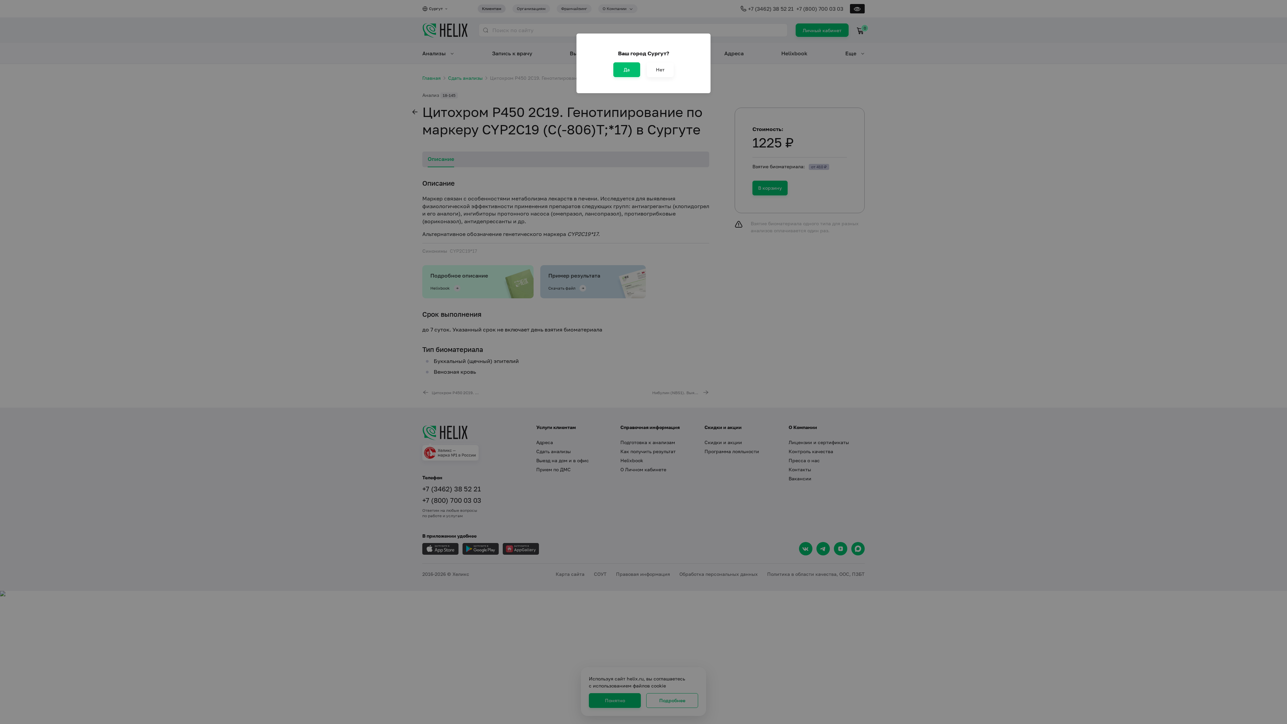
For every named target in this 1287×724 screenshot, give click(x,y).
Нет (660, 69)
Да (627, 69)
